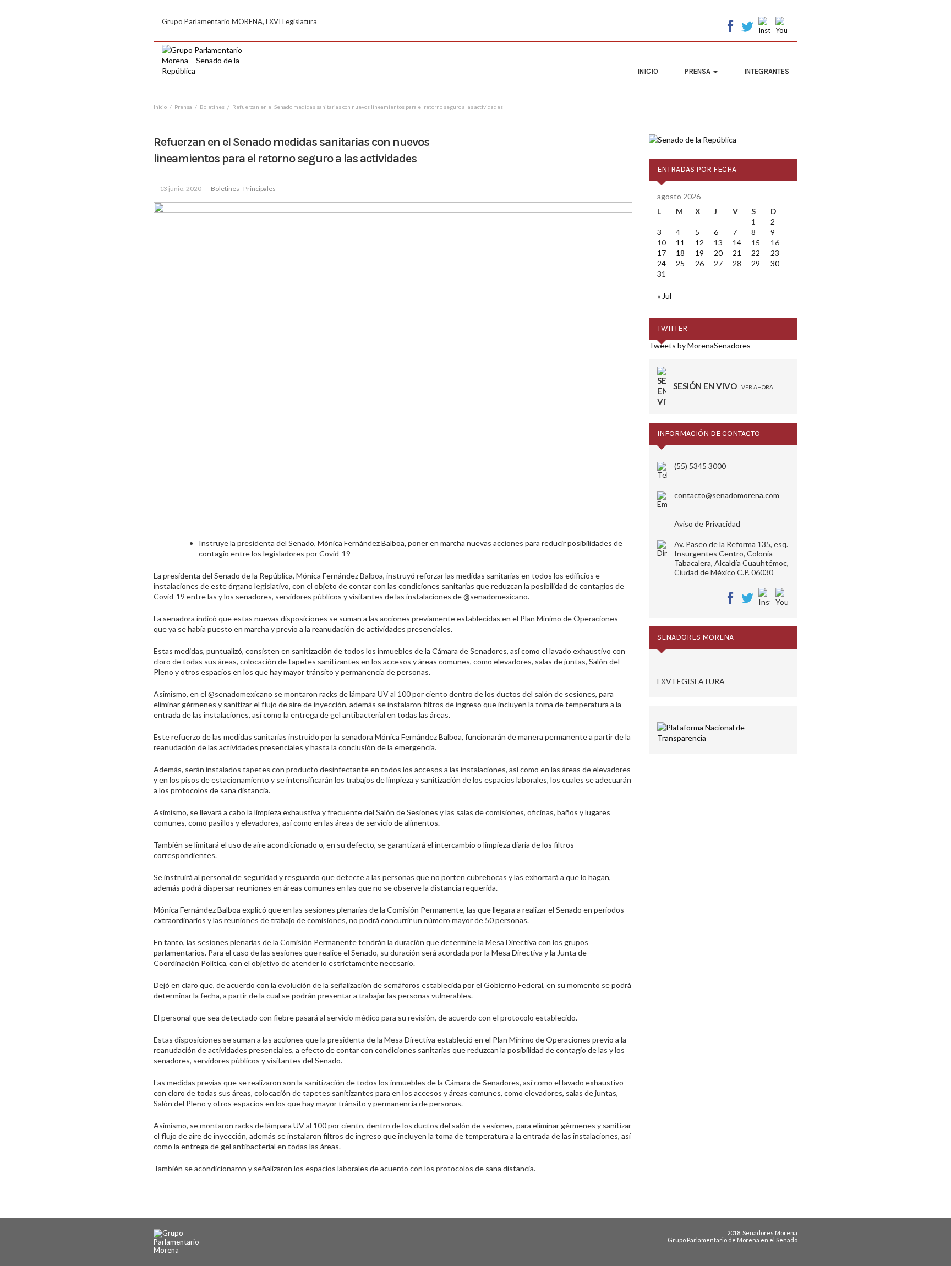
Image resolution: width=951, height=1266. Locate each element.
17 (661, 253)
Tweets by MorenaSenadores (700, 345)
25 (680, 263)
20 (718, 253)
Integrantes (766, 71)
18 (680, 253)
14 (737, 242)
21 (737, 253)
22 (755, 253)
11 (680, 242)
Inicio (647, 71)
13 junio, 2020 (180, 188)
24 (661, 263)
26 (699, 263)
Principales (259, 188)
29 (755, 263)
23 (774, 253)
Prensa (698, 71)
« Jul (664, 296)
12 (699, 242)
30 (774, 263)
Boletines (225, 188)
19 (699, 253)
